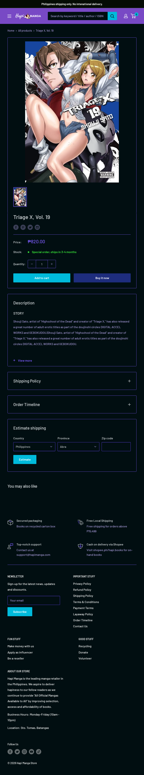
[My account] (126, 16)
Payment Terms (83, 608)
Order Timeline (83, 620)
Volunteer (85, 658)
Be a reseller (16, 658)
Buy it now (102, 278)
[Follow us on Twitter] (17, 751)
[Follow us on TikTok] (38, 751)
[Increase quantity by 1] (52, 264)
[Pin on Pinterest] (23, 227)
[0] (133, 16)
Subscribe (20, 611)
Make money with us (21, 646)
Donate (83, 652)
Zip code (107, 438)
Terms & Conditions (86, 602)
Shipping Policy (83, 595)
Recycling (85, 646)
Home (11, 30)
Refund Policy (82, 589)
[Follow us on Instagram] (24, 751)
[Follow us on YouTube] (31, 751)
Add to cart (41, 278)
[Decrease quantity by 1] (32, 264)
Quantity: (19, 264)
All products (25, 30)
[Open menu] (9, 16)
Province (64, 438)
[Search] (112, 16)
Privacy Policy (82, 583)
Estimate (25, 459)
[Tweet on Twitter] (30, 227)
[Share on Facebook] (16, 227)
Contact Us (80, 626)
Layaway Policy (83, 614)
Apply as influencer (20, 652)
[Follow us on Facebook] (10, 751)
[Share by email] (37, 227)
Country (18, 438)
